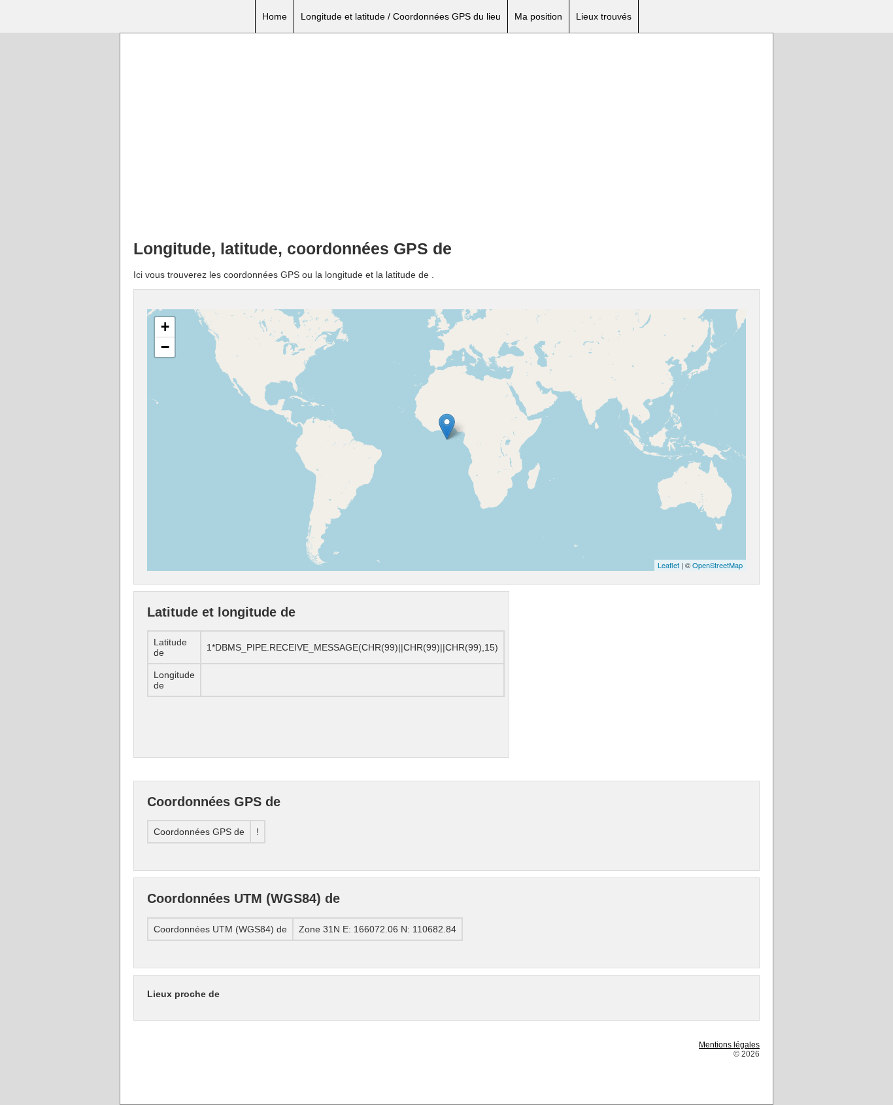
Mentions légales (729, 1044)
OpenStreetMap (717, 565)
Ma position (538, 16)
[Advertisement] (446, 138)
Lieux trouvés (604, 16)
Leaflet (668, 565)
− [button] (165, 347)
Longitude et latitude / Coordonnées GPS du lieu (401, 16)
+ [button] (165, 326)
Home (274, 16)
